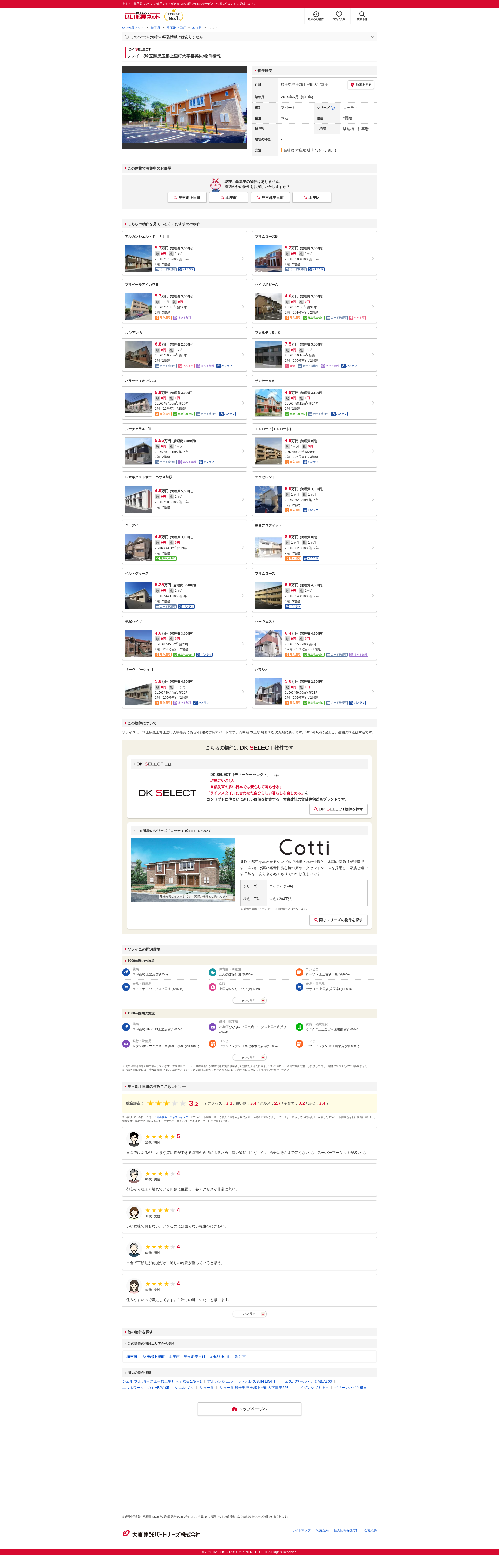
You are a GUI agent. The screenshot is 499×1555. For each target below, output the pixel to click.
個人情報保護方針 (346, 1530)
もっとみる (248, 1000)
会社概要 (370, 1530)
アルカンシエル (220, 1381)
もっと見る (248, 1313)
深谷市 (240, 1356)
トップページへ (252, 1409)
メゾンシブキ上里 (314, 1387)
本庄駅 (197, 28)
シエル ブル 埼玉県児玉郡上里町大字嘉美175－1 (162, 1381)
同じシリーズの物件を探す (341, 920)
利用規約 (322, 1530)
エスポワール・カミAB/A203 (308, 1381)
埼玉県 (155, 28)
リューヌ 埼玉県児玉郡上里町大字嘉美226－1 (256, 1387)
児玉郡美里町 (273, 198)
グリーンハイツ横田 (350, 1387)
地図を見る (363, 85)
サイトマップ (301, 1530)
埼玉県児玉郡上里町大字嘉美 (304, 84)
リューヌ (206, 1387)
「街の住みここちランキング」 (172, 1117)
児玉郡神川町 (220, 1356)
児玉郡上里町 (176, 28)
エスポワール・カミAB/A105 (145, 1387)
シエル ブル (184, 1387)
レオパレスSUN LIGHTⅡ (258, 1381)
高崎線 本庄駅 (294, 150)
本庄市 (231, 198)
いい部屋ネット (133, 28)
